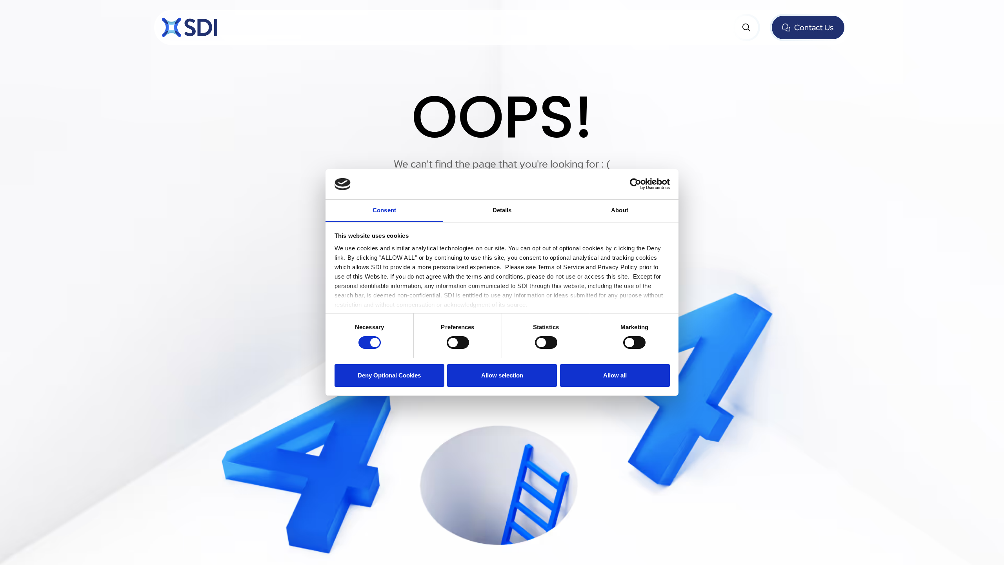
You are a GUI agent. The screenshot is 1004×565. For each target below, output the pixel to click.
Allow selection (502, 375)
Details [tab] (502, 210)
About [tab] (619, 210)
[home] (189, 27)
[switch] (458, 342)
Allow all (615, 375)
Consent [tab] (384, 210)
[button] (746, 27)
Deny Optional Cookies (389, 375)
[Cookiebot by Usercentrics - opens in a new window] (635, 184)
